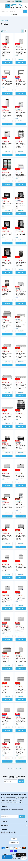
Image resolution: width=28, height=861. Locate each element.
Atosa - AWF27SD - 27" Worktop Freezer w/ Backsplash (21, 568)
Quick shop (7, 59)
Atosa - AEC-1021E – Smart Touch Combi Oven (7, 264)
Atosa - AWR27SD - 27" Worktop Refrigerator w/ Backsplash (7, 690)
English (13, 838)
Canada (13, 842)
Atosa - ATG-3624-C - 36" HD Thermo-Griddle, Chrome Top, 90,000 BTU (21, 325)
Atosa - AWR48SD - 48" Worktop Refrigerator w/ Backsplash (7, 752)
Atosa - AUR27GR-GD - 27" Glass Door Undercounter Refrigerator (20, 507)
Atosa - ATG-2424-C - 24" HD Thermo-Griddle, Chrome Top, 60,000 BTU (21, 294)
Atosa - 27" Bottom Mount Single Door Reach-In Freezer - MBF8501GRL (6, 115)
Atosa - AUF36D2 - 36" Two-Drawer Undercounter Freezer (7, 477)
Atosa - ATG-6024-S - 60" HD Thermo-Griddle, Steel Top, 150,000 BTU (7, 417)
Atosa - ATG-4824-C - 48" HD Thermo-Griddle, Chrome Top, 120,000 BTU (21, 355)
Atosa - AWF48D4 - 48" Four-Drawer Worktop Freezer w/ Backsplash (7, 630)
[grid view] (22, 31)
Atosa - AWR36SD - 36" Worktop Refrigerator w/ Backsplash (7, 721)
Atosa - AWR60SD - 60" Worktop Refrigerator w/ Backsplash (20, 752)
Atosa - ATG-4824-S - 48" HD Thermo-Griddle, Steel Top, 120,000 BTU (7, 386)
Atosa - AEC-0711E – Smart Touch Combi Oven (7, 234)
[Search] (25, 11)
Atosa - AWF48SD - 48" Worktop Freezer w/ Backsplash (21, 629)
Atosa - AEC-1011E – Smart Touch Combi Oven (21, 234)
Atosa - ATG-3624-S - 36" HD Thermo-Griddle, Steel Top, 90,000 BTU (7, 355)
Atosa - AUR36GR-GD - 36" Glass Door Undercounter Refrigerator (7, 537)
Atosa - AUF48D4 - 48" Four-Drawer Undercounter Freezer (21, 477)
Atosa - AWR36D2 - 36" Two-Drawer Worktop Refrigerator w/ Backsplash (21, 690)
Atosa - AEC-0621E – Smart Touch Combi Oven (21, 205)
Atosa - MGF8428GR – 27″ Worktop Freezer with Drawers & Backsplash (21, 52)
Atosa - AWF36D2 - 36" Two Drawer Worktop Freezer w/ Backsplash (7, 599)
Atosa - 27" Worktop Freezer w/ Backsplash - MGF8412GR (21, 115)
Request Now (18, 1)
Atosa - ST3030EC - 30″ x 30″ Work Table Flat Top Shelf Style (21, 83)
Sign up (21, 781)
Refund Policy (15, 856)
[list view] (25, 31)
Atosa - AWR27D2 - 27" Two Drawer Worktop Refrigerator (21, 660)
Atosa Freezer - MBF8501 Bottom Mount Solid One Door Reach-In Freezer (6, 52)
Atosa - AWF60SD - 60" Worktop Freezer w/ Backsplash (7, 660)
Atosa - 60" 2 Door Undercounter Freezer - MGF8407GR (21, 175)
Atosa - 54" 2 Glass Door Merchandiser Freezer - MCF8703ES (7, 175)
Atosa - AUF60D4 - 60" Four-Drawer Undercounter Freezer (7, 506)
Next (20, 768)
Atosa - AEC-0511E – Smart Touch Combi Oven (7, 205)
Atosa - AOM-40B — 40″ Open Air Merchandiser (21, 264)
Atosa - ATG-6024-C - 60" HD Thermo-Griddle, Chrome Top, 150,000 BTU (21, 386)
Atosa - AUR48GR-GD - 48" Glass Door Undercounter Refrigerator (20, 537)
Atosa (3, 56)
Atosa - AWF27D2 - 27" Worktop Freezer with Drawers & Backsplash (7, 568)
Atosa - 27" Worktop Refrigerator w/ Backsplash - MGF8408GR (7, 145)
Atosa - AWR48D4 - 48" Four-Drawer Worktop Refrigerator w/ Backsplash (21, 721)
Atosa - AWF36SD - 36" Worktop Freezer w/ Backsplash (21, 598)
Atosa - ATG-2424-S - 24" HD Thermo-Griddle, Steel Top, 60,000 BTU (7, 325)
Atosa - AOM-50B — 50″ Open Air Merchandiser (7, 293)
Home (2, 20)
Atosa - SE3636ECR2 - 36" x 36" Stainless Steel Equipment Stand (7, 84)
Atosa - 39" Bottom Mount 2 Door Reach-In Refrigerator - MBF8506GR (21, 145)
